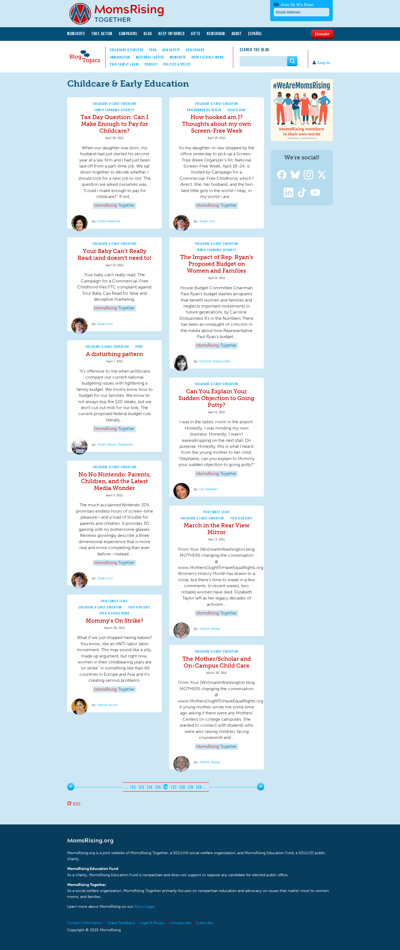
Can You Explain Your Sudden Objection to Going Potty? (216, 398)
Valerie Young (209, 629)
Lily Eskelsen (208, 489)
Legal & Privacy (152, 923)
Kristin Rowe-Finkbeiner (115, 444)
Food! (140, 347)
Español (255, 33)
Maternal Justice (150, 57)
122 (133, 787)
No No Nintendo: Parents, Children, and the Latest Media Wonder (114, 481)
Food (153, 50)
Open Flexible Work (208, 57)
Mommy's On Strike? (114, 620)
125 (158, 787)
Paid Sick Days (241, 518)
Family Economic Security (114, 110)
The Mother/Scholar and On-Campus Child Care (216, 662)
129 (190, 787)
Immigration (120, 57)
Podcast (151, 64)
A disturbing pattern (114, 354)
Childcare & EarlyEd (127, 50)
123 (141, 787)
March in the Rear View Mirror (217, 528)
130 (199, 787)
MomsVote (76, 33)
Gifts (196, 33)
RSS (77, 803)
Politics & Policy (177, 64)
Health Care (237, 110)
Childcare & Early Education (114, 104)
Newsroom (216, 33)
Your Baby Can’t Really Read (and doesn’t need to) (115, 254)
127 (174, 787)
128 (182, 787)
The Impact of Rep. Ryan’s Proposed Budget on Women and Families (216, 264)
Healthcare (195, 50)
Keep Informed (171, 33)
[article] (114, 163)
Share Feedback (121, 923)
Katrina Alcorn (107, 705)
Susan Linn (207, 221)
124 (149, 787)
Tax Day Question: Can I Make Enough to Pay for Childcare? (114, 124)
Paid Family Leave (124, 64)
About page (144, 906)
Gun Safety (171, 50)
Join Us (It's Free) (297, 4)
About (237, 33)
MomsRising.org (120, 13)
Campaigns (128, 33)
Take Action (102, 33)
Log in (324, 62)
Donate (322, 33)
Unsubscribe (180, 923)
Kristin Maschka (108, 221)
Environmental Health (204, 110)
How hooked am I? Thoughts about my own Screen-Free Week (216, 124)
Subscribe (204, 923)
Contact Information (85, 923)
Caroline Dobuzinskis (214, 361)
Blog (148, 33)
